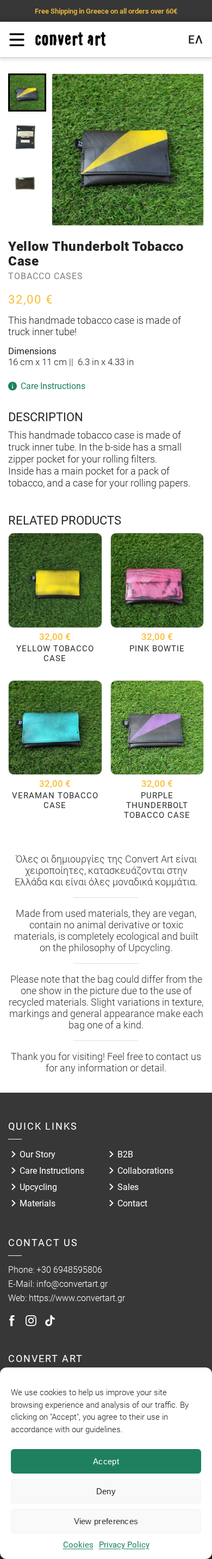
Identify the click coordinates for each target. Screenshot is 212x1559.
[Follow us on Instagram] (31, 1321)
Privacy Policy (124, 1545)
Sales (128, 1187)
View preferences (106, 1521)
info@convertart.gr (72, 1284)
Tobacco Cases (45, 276)
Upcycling (38, 1187)
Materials (37, 1203)
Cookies (78, 1545)
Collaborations (145, 1171)
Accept (106, 1461)
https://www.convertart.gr (77, 1298)
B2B (125, 1154)
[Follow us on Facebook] (12, 1321)
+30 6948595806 (69, 1270)
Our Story (37, 1154)
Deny (106, 1491)
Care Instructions (52, 1171)
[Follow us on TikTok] (50, 1321)
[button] (27, 92)
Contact (132, 1203)
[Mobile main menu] (17, 39)
